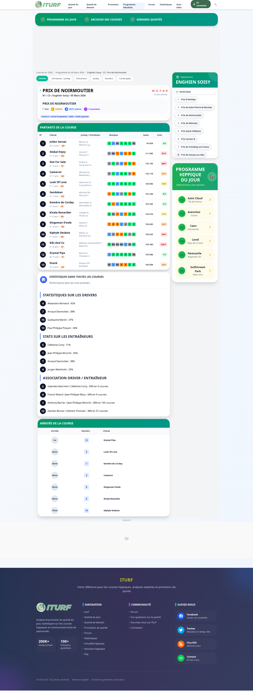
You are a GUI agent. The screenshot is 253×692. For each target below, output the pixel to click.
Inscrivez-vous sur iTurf (143, 622)
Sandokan (56, 192)
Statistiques (166, 4)
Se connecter (201, 4)
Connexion (136, 627)
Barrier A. (83, 141)
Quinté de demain (91, 6)
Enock (53, 263)
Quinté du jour (73, 6)
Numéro (109, 78)
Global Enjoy (58, 152)
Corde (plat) (125, 78)
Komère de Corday (62, 202)
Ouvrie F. (83, 152)
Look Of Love (58, 182)
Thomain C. (84, 256)
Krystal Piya (57, 253)
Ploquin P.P (84, 263)
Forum (151, 4)
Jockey (96, 78)
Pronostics (113, 4)
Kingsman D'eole (61, 222)
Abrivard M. (85, 192)
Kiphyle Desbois (60, 232)
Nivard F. (83, 222)
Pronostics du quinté (95, 627)
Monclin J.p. (85, 144)
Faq (86, 654)
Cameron (56, 172)
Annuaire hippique (94, 648)
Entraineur (81, 78)
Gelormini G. (85, 182)
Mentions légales (80, 679)
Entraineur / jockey (61, 78)
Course (42, 78)
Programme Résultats (129, 6)
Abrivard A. (84, 172)
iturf (86, 611)
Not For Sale (58, 162)
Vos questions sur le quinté (146, 617)
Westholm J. (85, 175)
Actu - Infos (179, 6)
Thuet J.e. (83, 215)
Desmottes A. (85, 202)
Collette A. (84, 212)
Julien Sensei (58, 141)
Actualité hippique (94, 643)
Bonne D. (83, 253)
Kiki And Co (57, 242)
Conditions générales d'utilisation (107, 679)
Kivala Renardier (60, 212)
